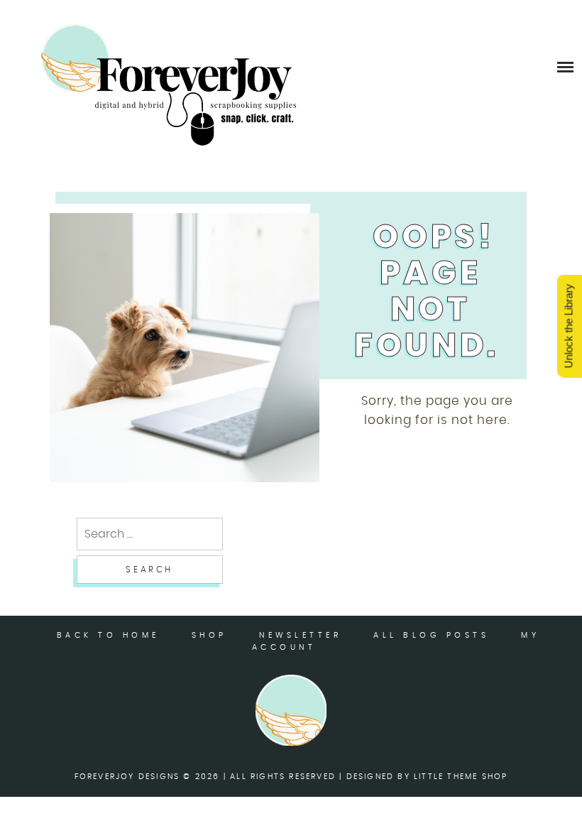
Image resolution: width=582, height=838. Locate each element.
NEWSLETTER (300, 635)
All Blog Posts (431, 635)
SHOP (209, 635)
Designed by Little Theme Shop (427, 776)
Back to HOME (108, 635)
